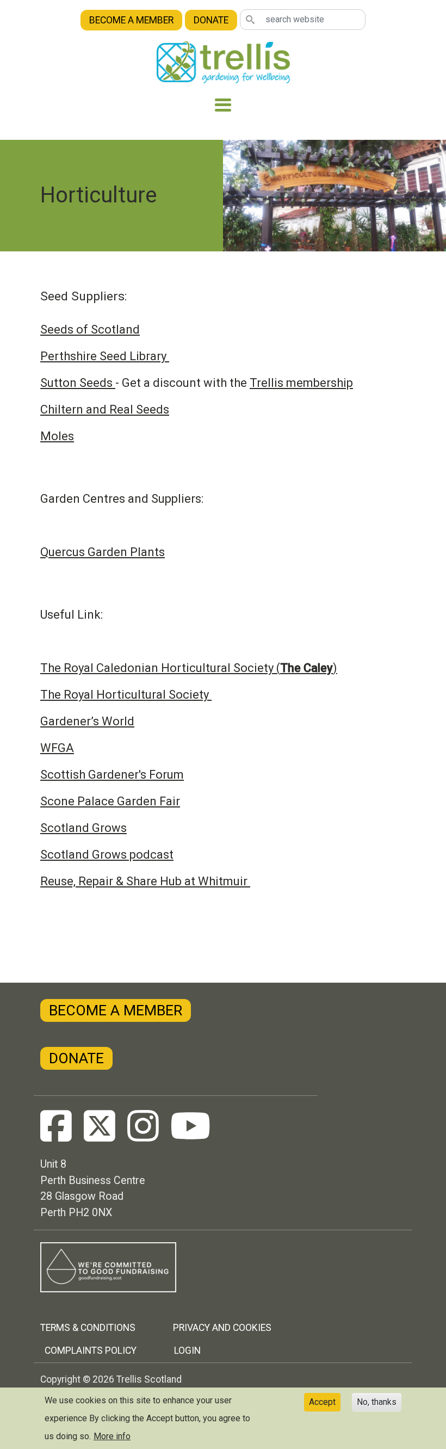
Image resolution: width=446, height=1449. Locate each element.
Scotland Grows (83, 828)
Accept (322, 1402)
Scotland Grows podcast (107, 854)
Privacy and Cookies (222, 1327)
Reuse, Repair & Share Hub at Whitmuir (145, 881)
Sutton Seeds (77, 383)
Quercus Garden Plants (102, 552)
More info (112, 1436)
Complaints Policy (91, 1350)
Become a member (131, 20)
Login (187, 1350)
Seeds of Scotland (90, 329)
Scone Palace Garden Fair (110, 801)
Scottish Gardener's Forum (112, 774)
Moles (57, 436)
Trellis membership (301, 383)
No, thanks (377, 1402)
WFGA (57, 748)
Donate (211, 20)
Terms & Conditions (87, 1327)
